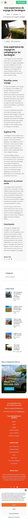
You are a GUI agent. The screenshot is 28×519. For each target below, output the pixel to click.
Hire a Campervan (14, 446)
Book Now (21, 2)
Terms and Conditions (14, 460)
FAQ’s (14, 455)
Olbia (14, 424)
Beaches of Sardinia (14, 436)
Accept (14, 505)
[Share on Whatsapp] (12, 259)
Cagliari (14, 427)
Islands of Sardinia (14, 430)
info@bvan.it (20, 411)
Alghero (14, 421)
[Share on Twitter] (7, 259)
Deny (14, 509)
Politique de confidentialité (14, 517)
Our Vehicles (14, 463)
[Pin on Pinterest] (10, 259)
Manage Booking (14, 449)
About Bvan (14, 458)
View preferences (14, 513)
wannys (8, 41)
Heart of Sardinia (14, 433)
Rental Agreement (14, 452)
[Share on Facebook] (5, 259)
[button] (25, 490)
